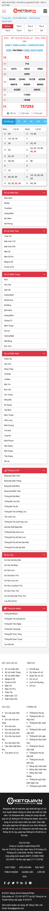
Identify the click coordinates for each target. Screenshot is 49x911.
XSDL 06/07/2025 (33, 50)
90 (31, 121)
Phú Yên (7, 285)
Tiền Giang (8, 456)
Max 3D (7, 252)
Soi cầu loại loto (12, 733)
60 (25, 121)
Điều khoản (25, 867)
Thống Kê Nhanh (11, 614)
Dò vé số (33, 679)
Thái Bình (8, 208)
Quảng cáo (27, 872)
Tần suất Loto (10, 517)
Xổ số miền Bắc (12, 669)
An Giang (8, 405)
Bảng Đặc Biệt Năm (12, 486)
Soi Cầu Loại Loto (11, 581)
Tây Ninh (7, 410)
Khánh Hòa (8, 300)
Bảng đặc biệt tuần (38, 766)
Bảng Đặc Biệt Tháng (12, 481)
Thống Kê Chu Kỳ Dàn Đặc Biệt (16, 542)
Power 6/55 (9, 267)
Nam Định (8, 198)
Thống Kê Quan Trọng (13, 639)
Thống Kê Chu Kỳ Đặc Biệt (14, 547)
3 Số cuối (38, 113)
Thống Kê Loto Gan (12, 501)
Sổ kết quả (34, 669)
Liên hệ (41, 872)
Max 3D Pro (9, 257)
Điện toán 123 (9, 241)
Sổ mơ (32, 685)
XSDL (9, 50)
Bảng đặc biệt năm (38, 769)
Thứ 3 (30, 26)
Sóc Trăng (8, 395)
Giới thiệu (10, 867)
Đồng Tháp (8, 369)
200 (45, 121)
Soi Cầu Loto (9, 570)
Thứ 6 (18, 31)
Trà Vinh (7, 430)
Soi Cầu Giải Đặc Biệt (12, 560)
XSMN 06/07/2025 (36, 45)
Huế (5, 280)
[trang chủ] (24, 12)
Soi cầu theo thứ (12, 743)
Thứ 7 (30, 31)
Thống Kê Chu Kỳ (11, 506)
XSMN (7, 45)
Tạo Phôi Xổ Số (10, 601)
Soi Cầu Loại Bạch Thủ (13, 586)
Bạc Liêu (7, 390)
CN (41, 31)
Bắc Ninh (7, 218)
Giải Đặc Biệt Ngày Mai (13, 527)
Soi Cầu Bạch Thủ (11, 575)
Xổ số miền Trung (13, 672)
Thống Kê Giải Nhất (12, 496)
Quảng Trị (8, 320)
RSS (25, 876)
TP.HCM (7, 374)
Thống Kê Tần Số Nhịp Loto (15, 512)
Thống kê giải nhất (37, 786)
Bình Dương (9, 425)
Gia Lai (7, 331)
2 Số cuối (24, 113)
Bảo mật (39, 867)
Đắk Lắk (7, 290)
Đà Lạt (6, 461)
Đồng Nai (7, 400)
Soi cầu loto (10, 726)
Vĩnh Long (8, 420)
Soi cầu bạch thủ (12, 729)
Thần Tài (7, 236)
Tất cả (13, 113)
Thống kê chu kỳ (36, 713)
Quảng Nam (9, 295)
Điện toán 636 (9, 246)
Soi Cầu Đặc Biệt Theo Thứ (15, 596)
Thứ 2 (18, 26)
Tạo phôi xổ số (11, 753)
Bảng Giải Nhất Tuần (12, 491)
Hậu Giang (8, 446)
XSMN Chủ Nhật (19, 45)
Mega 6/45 (8, 262)
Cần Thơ (7, 364)
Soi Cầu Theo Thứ (11, 591)
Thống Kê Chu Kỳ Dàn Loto (15, 537)
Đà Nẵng (7, 305)
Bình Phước (9, 441)
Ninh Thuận (9, 326)
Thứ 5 (7, 31)
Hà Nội (6, 203)
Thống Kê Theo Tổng (12, 634)
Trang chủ (6, 18)
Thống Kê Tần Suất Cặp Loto (16, 522)
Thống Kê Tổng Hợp (12, 629)
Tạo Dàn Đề (9, 644)
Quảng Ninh (9, 213)
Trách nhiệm (11, 872)
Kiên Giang (8, 451)
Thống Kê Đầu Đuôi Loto (14, 532)
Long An (7, 436)
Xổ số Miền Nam (20, 18)
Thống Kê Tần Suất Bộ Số (14, 619)
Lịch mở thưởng (36, 682)
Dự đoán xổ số (36, 672)
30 (19, 121)
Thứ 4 (41, 26)
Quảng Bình (9, 315)
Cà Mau (7, 379)
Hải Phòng (8, 224)
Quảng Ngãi (9, 336)
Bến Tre (7, 384)
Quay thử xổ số (36, 675)
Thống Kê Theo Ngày (12, 624)
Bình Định (8, 310)
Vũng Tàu (8, 359)
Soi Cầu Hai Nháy (11, 565)
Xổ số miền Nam (12, 675)
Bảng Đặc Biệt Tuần (12, 476)
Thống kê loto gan (37, 736)
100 (38, 121)
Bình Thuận (9, 415)
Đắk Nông (8, 341)
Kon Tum (7, 346)
